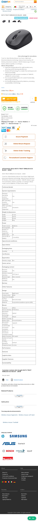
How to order (24, 474)
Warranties (24, 499)
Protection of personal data (9, 478)
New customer (25, 472)
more (2, 87)
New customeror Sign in (22, 6)
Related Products (18, 380)
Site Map (23, 478)
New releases (5, 494)
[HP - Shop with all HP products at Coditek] (5, 436)
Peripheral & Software (18, 9)
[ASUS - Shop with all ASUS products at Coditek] (9, 443)
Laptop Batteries (6, 499)
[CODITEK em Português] (15, 7)
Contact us (5, 474)
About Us (4, 472)
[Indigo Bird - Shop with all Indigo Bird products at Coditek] (20, 451)
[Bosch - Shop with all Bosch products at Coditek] (8, 451)
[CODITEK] (6, 1)
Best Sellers (5, 496)
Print (7, 380)
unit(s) (32, 102)
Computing (9, 9)
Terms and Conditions (8, 476)
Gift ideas (4, 497)
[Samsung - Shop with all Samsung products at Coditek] (18, 436)
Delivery (23, 496)
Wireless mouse (7, 11)
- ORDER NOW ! (26, 18)
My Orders (24, 494)
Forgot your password (27, 476)
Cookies (23, 480)
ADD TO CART (11, 99)
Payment (23, 497)
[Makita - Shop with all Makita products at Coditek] (8, 458)
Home (3, 9)
